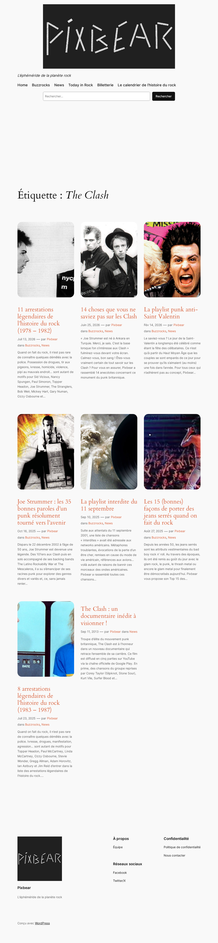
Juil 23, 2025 (26, 718)
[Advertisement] (109, 139)
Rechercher (164, 96)
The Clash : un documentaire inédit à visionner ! (108, 616)
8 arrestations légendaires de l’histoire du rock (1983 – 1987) (38, 699)
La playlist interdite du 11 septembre (109, 505)
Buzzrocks (32, 345)
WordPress (42, 923)
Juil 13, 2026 (26, 339)
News (45, 345)
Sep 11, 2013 (90, 631)
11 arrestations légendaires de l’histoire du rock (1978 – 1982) (38, 320)
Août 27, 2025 (153, 531)
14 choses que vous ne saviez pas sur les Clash (109, 313)
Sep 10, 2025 (90, 517)
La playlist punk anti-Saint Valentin (171, 313)
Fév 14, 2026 (153, 325)
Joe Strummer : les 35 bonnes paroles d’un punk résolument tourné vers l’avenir (44, 512)
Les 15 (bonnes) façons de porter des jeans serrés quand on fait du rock (170, 512)
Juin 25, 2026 (90, 325)
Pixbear (52, 339)
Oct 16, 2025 (26, 531)
